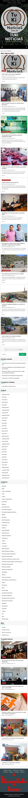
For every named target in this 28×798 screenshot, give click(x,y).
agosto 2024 (4, 417)
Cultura (3, 496)
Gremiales (14, 2)
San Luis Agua (5, 590)
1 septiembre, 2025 (9, 663)
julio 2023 (4, 449)
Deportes (18, 0)
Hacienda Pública (5, 530)
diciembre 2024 (5, 407)
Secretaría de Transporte (7, 600)
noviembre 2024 (5, 410)
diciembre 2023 (5, 436)
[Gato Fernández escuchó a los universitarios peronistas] (14, 93)
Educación (4, 517)
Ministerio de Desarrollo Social (8, 553)
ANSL (3, 488)
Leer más (3, 81)
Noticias (3, 70)
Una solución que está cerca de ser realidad (13, 273)
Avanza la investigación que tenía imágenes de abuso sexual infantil (13, 368)
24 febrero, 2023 (10, 275)
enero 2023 (4, 464)
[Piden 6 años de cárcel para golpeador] (14, 64)
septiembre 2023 (5, 444)
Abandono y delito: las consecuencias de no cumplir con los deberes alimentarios (13, 372)
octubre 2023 (5, 441)
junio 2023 (4, 451)
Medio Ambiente (5, 548)
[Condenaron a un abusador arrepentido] (14, 752)
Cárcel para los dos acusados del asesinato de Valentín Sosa (14, 364)
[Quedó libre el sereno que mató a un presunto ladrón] (14, 202)
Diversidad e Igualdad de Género (9, 512)
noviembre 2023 (5, 438)
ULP (3, 613)
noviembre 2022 (5, 470)
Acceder (3, 627)
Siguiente (20, 349)
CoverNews (10, 796)
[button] (2, 47)
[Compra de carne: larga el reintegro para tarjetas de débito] (14, 156)
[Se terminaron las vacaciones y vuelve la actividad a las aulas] (14, 124)
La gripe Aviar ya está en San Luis (10, 182)
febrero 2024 (5, 431)
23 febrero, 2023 (10, 337)
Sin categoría (5, 606)
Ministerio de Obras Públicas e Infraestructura (12, 561)
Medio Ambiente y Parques (8, 551)
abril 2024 (4, 425)
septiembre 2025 (5, 394)
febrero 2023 (5, 462)
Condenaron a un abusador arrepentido (10, 378)
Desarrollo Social (5, 506)
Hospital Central (5, 533)
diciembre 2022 (5, 467)
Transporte (4, 608)
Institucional (4, 538)
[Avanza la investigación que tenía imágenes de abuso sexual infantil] (14, 676)
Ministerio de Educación (7, 556)
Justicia (3, 540)
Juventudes (4, 546)
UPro (3, 616)
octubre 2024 (5, 412)
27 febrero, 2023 (10, 106)
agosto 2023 (4, 446)
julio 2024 (4, 420)
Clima (3, 493)
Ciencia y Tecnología (6, 491)
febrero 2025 (5, 402)
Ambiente (4, 486)
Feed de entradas (5, 629)
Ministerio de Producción (7, 564)
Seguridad (4, 603)
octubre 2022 (5, 472)
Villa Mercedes (5, 619)
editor (4, 663)
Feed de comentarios (6, 632)
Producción (4, 585)
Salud (3, 587)
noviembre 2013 (5, 477)
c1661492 (4, 76)
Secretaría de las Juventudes (8, 598)
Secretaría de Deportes (7, 595)
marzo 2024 (4, 428)
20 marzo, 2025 (9, 739)
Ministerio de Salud (6, 566)
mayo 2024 (4, 423)
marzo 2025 (4, 399)
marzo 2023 (4, 459)
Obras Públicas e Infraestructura (9, 579)
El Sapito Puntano (6, 0)
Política (3, 99)
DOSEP (3, 514)
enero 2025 (4, 404)
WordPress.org (5, 635)
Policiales (10, 2)
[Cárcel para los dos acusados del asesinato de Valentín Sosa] (14, 650)
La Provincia (13, 0)
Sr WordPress (5, 386)
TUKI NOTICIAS (14, 37)
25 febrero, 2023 (10, 216)
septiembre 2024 (5, 415)
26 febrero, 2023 (10, 170)
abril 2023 (4, 457)
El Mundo (23, 0)
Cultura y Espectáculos (7, 499)
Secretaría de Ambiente (7, 592)
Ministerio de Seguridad (7, 569)
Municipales (4, 572)
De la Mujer (4, 501)
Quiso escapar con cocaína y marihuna (11, 336)
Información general (6, 131)
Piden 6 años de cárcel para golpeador (11, 74)
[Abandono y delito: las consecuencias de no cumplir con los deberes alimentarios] (14, 702)
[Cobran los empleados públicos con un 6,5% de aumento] (14, 294)
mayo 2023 (4, 454)
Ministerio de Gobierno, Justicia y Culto (10, 559)
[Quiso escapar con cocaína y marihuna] (14, 325)
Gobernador (4, 525)
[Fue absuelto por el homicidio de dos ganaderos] (14, 728)
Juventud (4, 543)
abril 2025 (4, 397)
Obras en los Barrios (6, 577)
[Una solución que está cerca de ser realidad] (14, 263)
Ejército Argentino (6, 520)
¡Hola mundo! (12, 386)
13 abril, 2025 (8, 715)
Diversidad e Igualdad (6, 509)
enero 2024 (4, 433)
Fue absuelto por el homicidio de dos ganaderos (12, 375)
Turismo (3, 611)
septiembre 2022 (5, 475)
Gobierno (4, 527)
